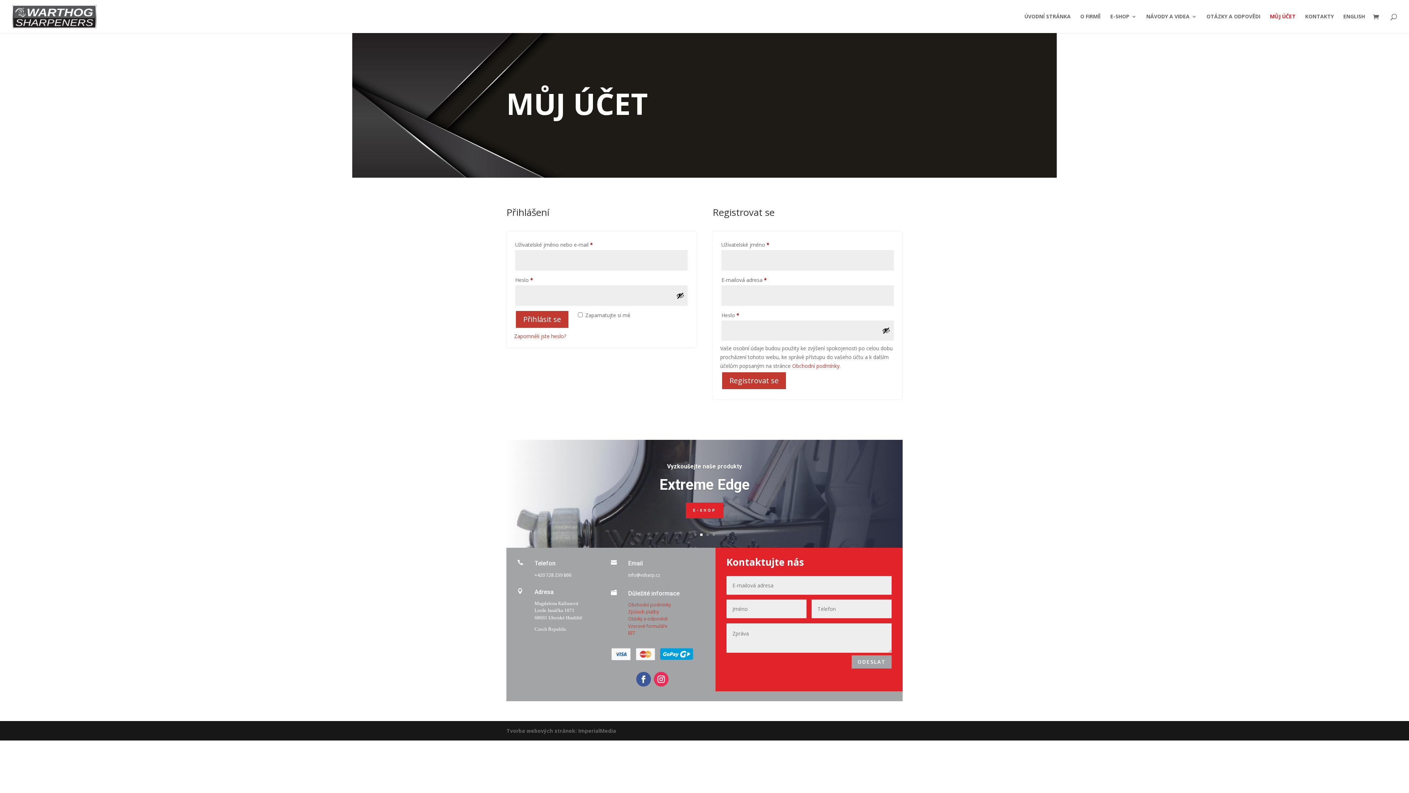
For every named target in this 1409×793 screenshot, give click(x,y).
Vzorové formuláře (647, 626)
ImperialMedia (597, 730)
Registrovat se (754, 380)
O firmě (1090, 17)
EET (631, 633)
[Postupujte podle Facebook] (643, 679)
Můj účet (1283, 17)
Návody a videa (1168, 17)
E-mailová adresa (753, 279)
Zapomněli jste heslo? (540, 336)
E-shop (1119, 17)
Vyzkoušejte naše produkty (704, 466)
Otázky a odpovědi (1233, 17)
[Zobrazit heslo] (680, 296)
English (1354, 17)
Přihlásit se (542, 319)
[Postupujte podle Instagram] (661, 679)
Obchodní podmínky (816, 365)
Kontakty (1319, 17)
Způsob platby (643, 612)
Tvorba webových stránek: (541, 730)
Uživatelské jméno (754, 244)
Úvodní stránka (1047, 17)
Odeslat (872, 661)
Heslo (533, 279)
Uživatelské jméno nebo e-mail (563, 244)
